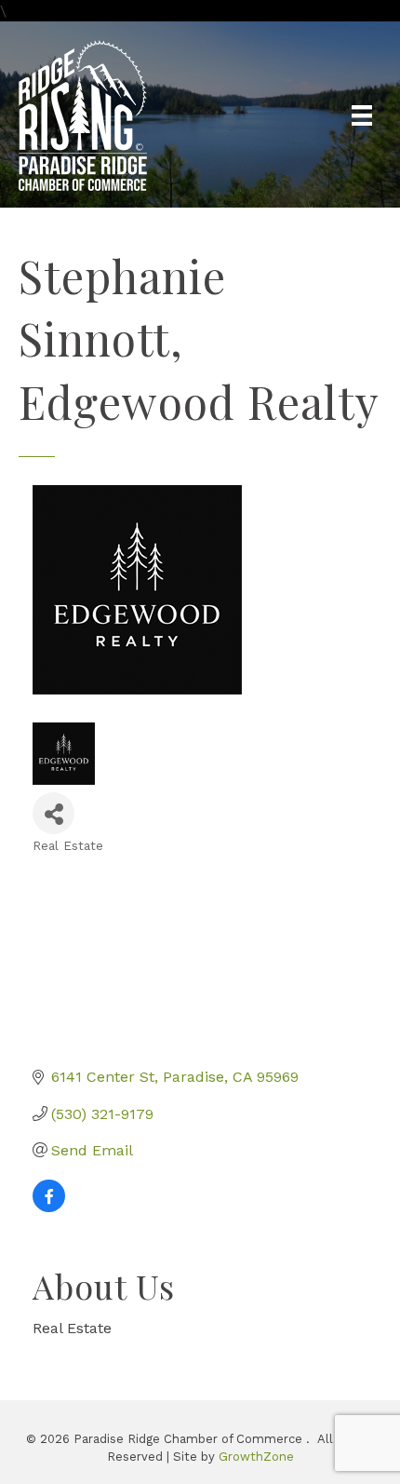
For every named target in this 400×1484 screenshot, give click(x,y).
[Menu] (362, 115)
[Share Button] (53, 813)
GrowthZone (256, 1457)
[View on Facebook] (49, 1207)
